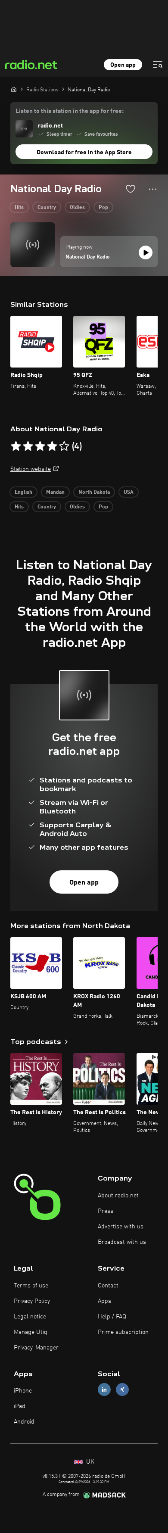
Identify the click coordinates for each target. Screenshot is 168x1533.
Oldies (77, 207)
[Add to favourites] (130, 189)
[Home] (13, 89)
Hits (19, 207)
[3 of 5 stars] (40, 446)
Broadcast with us (122, 1242)
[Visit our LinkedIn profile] (104, 1389)
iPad (19, 1406)
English (23, 492)
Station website (30, 469)
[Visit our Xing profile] (122, 1389)
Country (46, 207)
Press (105, 1211)
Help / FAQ (112, 1317)
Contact (108, 1286)
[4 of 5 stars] (52, 446)
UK (89, 1462)
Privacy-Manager (36, 1348)
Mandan (55, 492)
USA (129, 492)
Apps (104, 1301)
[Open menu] (157, 64)
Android (24, 1422)
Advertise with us (120, 1227)
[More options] (153, 189)
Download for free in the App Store (84, 153)
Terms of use (31, 1286)
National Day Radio (87, 257)
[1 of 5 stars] (16, 446)
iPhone (23, 1391)
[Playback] (145, 252)
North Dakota (94, 492)
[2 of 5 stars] (28, 446)
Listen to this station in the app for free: (70, 111)
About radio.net (118, 1196)
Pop (103, 207)
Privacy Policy (32, 1301)
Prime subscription (123, 1332)
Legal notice (30, 1317)
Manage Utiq (30, 1332)
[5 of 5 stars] (64, 446)
